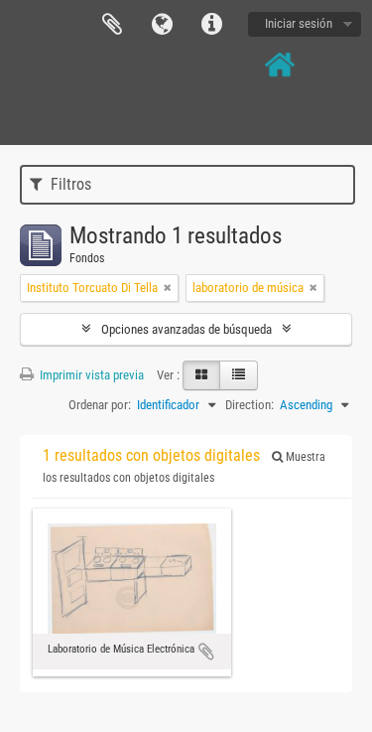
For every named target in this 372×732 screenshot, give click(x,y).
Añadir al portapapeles (206, 651)
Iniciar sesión (298, 23)
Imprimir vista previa (90, 374)
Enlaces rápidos (211, 25)
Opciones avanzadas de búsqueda (186, 329)
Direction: (249, 404)
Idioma (161, 25)
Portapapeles (112, 25)
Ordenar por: (99, 404)
